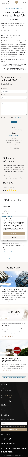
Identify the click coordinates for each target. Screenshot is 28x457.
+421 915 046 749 (16, 2)
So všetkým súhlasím (14, 233)
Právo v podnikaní (5, 283)
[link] (19, 2)
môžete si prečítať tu (19, 229)
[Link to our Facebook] (2, 401)
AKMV (5, 2)
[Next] (27, 175)
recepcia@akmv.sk (13, 135)
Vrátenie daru (6, 206)
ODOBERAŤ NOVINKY (14, 429)
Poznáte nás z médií (8, 444)
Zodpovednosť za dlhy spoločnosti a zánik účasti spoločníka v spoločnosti (14, 290)
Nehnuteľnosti (19, 8)
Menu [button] (25, 2)
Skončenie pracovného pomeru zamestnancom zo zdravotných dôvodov (11, 360)
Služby (3, 405)
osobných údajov (17, 117)
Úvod (7, 8)
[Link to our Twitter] (5, 401)
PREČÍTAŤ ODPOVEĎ (7, 252)
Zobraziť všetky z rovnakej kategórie (14, 259)
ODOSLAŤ (14, 122)
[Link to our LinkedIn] (10, 401)
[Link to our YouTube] (8, 401)
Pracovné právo (5, 352)
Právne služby (12, 8)
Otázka (3, 100)
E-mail (3, 94)
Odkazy (4, 410)
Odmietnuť (14, 237)
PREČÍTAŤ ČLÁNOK (6, 302)
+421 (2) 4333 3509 (7, 394)
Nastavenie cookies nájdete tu (9, 228)
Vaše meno (4, 88)
